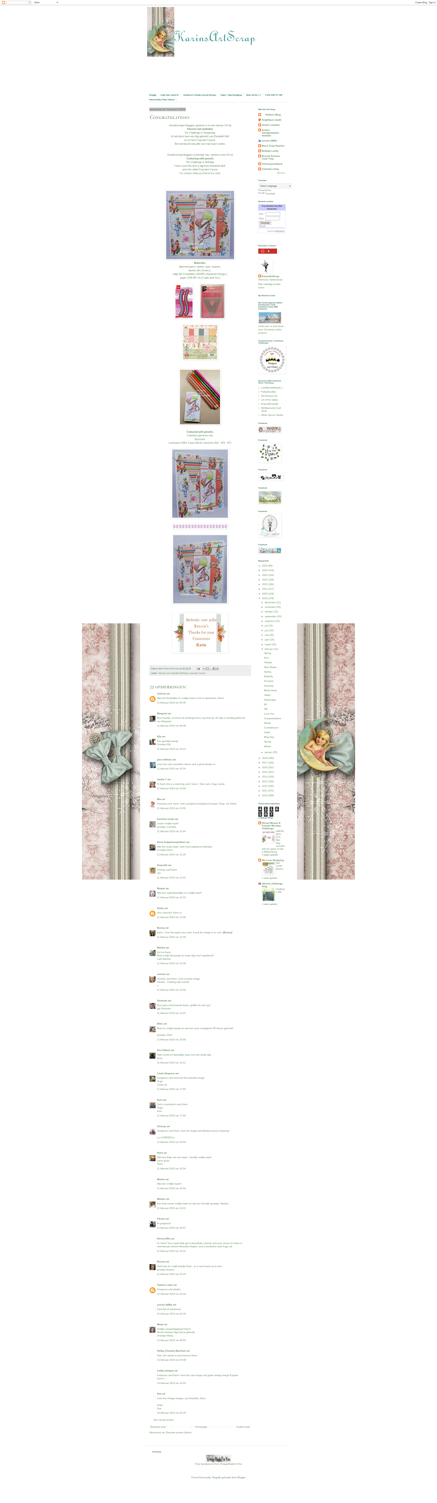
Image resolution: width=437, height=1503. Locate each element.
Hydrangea (270, 699)
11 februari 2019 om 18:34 (171, 1168)
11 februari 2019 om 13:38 (171, 963)
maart (268, 644)
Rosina (161, 1261)
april (267, 639)
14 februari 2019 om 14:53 (171, 1383)
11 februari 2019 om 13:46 (171, 989)
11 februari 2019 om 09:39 (171, 702)
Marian (161, 1179)
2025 (265, 570)
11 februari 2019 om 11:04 (171, 831)
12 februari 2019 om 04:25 (171, 1313)
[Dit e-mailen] (204, 668)
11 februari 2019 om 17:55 (171, 1115)
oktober (269, 611)
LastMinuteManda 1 (272, 387)
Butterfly (268, 676)
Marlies (161, 1199)
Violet (267, 732)
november (270, 607)
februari (269, 649)
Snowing (268, 685)
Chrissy (161, 1126)
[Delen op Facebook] (214, 668)
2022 (265, 584)
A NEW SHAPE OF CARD (273, 95)
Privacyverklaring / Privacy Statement (162, 100)
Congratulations (272, 718)
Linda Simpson (166, 1073)
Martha (161, 947)
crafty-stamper (165, 1370)
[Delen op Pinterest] (217, 668)
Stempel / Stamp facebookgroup (231, 95)
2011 (265, 790)
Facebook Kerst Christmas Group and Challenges (199, 95)
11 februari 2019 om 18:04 (171, 1142)
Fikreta (161, 1218)
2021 (265, 588)
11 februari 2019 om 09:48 (171, 725)
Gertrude (162, 1000)
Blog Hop (269, 737)
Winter (267, 723)
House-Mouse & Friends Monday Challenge (271, 826)
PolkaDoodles (268, 391)
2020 (265, 593)
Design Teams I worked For (170, 95)
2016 (265, 767)
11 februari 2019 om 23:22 (171, 1251)
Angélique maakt (271, 119)
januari (269, 752)
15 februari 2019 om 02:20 (171, 1412)
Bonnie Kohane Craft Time (271, 157)
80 (265, 704)
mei (267, 635)
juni (267, 630)
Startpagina (152, 95)
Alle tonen (281, 173)
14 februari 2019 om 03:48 (171, 1359)
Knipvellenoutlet (269, 403)
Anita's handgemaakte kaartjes (270, 133)
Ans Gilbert (164, 1050)
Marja (160, 1324)
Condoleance (271, 727)
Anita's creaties (271, 125)
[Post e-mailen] (198, 668)
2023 (265, 579)
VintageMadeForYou (230, 1464)
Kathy (160, 908)
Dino (266, 657)
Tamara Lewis (165, 1284)
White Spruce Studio (272, 415)
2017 (265, 762)
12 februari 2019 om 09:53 (171, 1340)
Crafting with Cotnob (178, 982)
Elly (159, 736)
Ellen (160, 1023)
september (271, 616)
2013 (265, 781)
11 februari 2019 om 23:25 (171, 1274)
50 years (268, 681)
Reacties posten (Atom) (179, 1432)
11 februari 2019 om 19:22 (171, 1208)
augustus (270, 621)
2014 (265, 776)
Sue (159, 1393)
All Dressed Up (269, 395)
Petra (160, 1152)
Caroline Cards (165, 819)
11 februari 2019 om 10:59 (171, 808)
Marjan (161, 888)
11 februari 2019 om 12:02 (171, 897)
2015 (265, 772)
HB (265, 709)
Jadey (267, 695)
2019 (265, 598)
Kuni (160, 1099)
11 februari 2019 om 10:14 (171, 749)
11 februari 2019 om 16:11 (171, 1062)
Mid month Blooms (280, 866)
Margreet (162, 713)
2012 (265, 786)
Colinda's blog (270, 169)
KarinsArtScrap (270, 276)
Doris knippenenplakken (171, 842)
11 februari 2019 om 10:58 (171, 788)
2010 (265, 795)
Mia (159, 799)
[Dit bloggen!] (207, 668)
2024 (265, 575)
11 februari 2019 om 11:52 (171, 877)
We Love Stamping (273, 860)
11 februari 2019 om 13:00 (171, 917)
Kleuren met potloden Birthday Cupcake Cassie (182, 673)
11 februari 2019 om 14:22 (171, 1013)
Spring (267, 653)
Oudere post (243, 1426)
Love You (269, 713)
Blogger (241, 1477)
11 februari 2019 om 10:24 (171, 768)
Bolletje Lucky (270, 150)
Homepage (201, 1426)
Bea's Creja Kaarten (273, 145)
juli (266, 625)
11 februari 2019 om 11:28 (171, 854)
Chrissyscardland (272, 163)
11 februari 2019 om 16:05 (171, 1039)
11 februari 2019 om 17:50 (171, 1089)
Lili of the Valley (269, 399)
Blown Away (270, 690)
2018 (265, 758)
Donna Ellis (163, 1238)
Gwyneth (162, 865)
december (270, 602)
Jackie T (162, 779)
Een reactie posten (164, 1419)
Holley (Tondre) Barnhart (171, 1350)
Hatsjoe (268, 662)
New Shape (270, 667)
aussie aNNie (164, 1304)
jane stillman (164, 759)
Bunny (161, 927)
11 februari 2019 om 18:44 (171, 1188)
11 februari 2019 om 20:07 (171, 1227)
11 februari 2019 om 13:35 (171, 937)
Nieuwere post (158, 1426)
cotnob (161, 974)
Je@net (161, 693)
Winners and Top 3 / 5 (253, 95)
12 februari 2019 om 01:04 (171, 1294)
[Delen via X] (211, 668)
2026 (265, 565)
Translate (270, 193)
